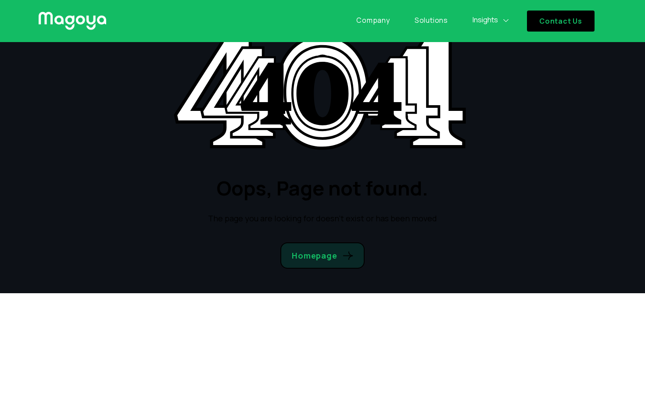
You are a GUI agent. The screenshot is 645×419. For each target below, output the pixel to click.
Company (373, 20)
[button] (491, 20)
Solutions (431, 20)
